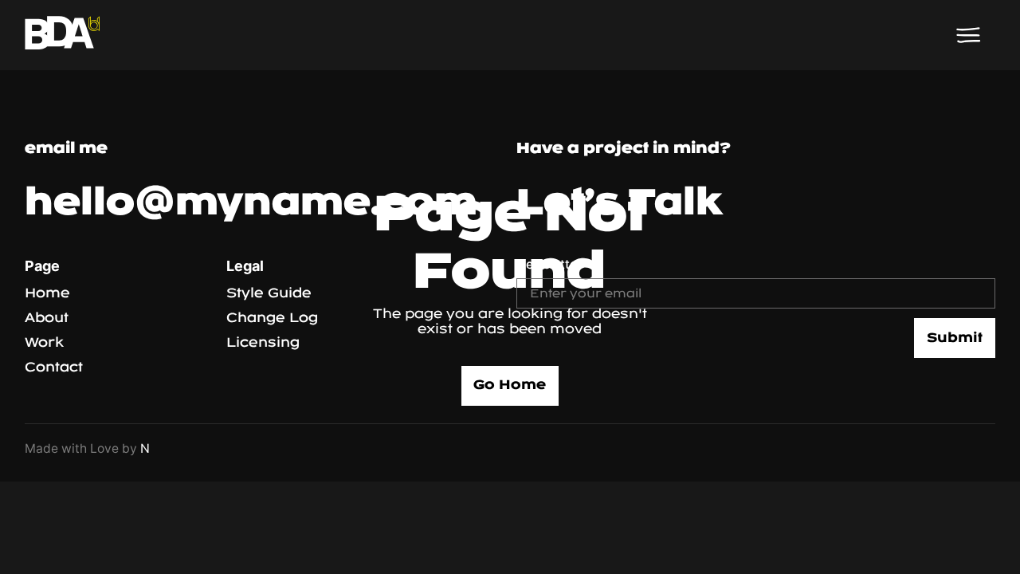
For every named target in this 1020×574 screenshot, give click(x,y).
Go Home (509, 384)
